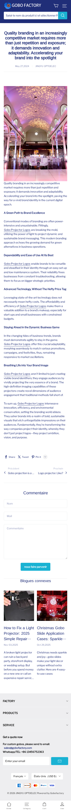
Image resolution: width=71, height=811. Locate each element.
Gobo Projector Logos (17, 229)
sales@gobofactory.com (18, 747)
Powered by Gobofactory (50, 793)
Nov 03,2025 (11, 644)
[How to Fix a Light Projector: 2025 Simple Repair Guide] (19, 606)
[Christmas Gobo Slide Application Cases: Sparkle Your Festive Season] (52, 606)
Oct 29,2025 (44, 644)
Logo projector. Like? (50, 473)
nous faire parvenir (35, 566)
